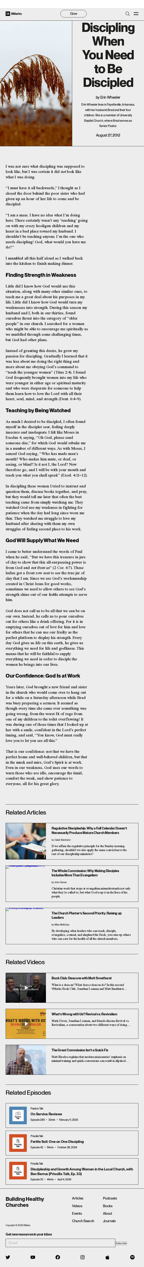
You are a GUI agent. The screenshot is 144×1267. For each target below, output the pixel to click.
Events (77, 1213)
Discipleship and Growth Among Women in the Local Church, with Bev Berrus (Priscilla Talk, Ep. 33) (82, 1171)
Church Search (83, 1221)
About (107, 1213)
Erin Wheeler (110, 97)
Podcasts (110, 1198)
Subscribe (121, 1243)
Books (107, 1206)
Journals (109, 1221)
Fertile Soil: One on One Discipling (57, 1141)
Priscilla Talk (37, 1136)
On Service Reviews (46, 1114)
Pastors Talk (37, 1108)
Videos (77, 1206)
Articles (77, 1198)
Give (73, 13)
